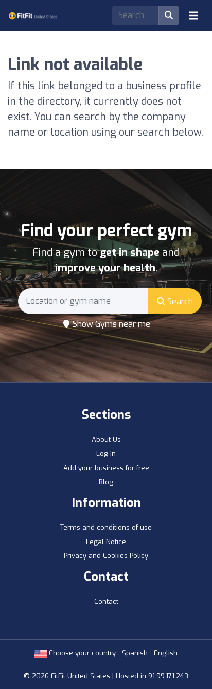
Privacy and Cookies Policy (106, 555)
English (166, 653)
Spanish (135, 653)
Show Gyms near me (110, 324)
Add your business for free (106, 468)
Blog (106, 482)
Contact (106, 601)
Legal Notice (106, 541)
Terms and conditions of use (106, 527)
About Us (106, 439)
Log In (106, 453)
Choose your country (81, 653)
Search (179, 301)
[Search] (168, 15)
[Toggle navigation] (193, 15)
